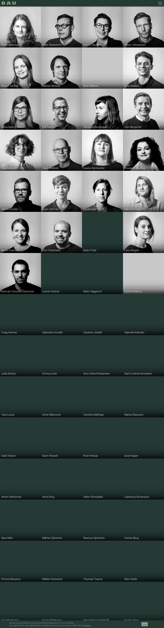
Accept (144, 624)
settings (87, 625)
